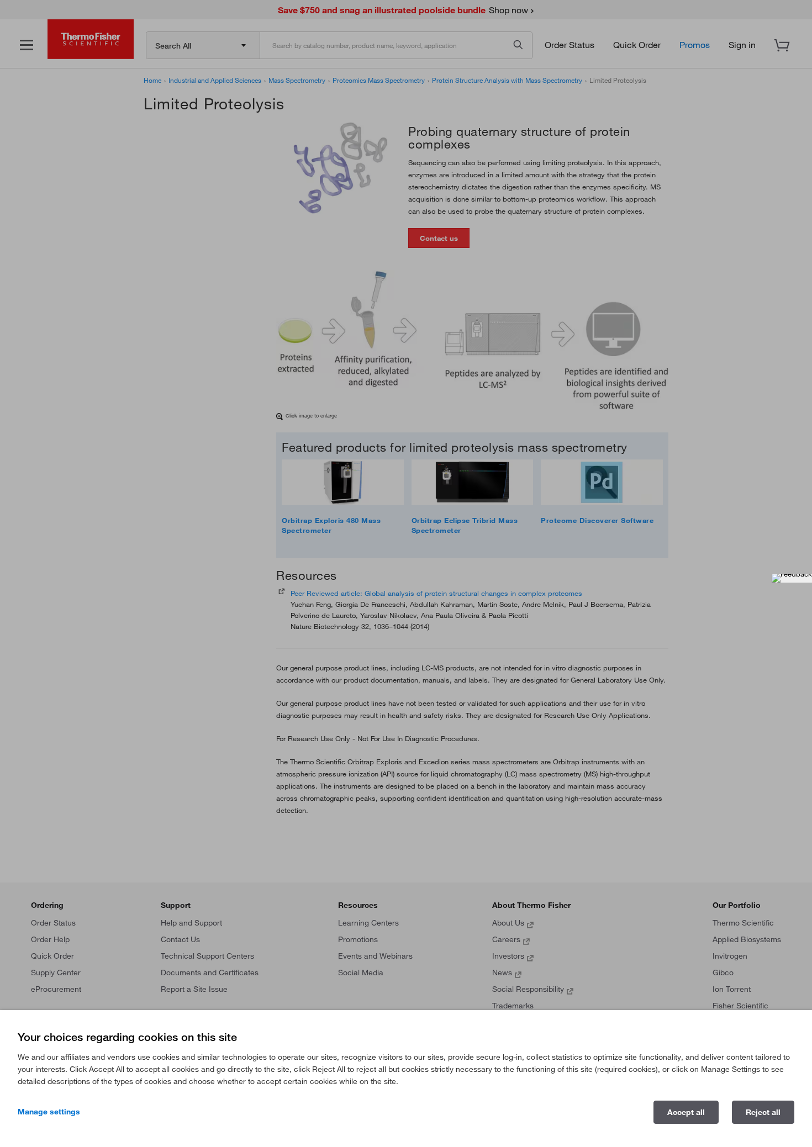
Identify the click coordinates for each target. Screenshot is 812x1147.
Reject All (763, 1112)
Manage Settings (49, 1112)
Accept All (686, 1112)
